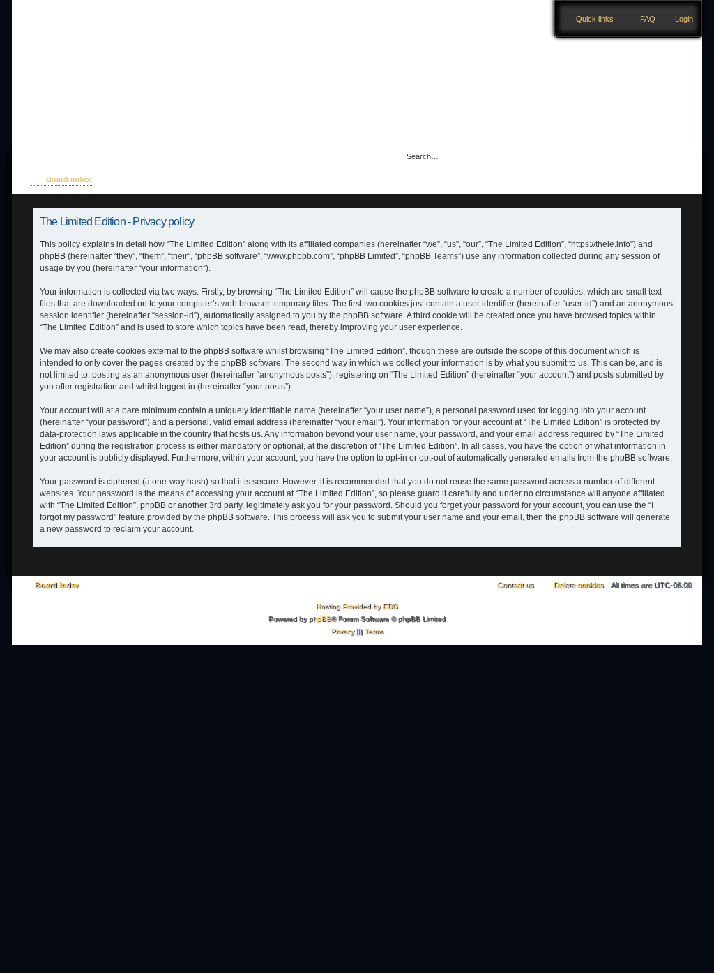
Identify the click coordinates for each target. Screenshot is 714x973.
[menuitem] (677, 18)
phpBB (320, 619)
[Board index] (100, 58)
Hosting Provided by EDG (357, 606)
